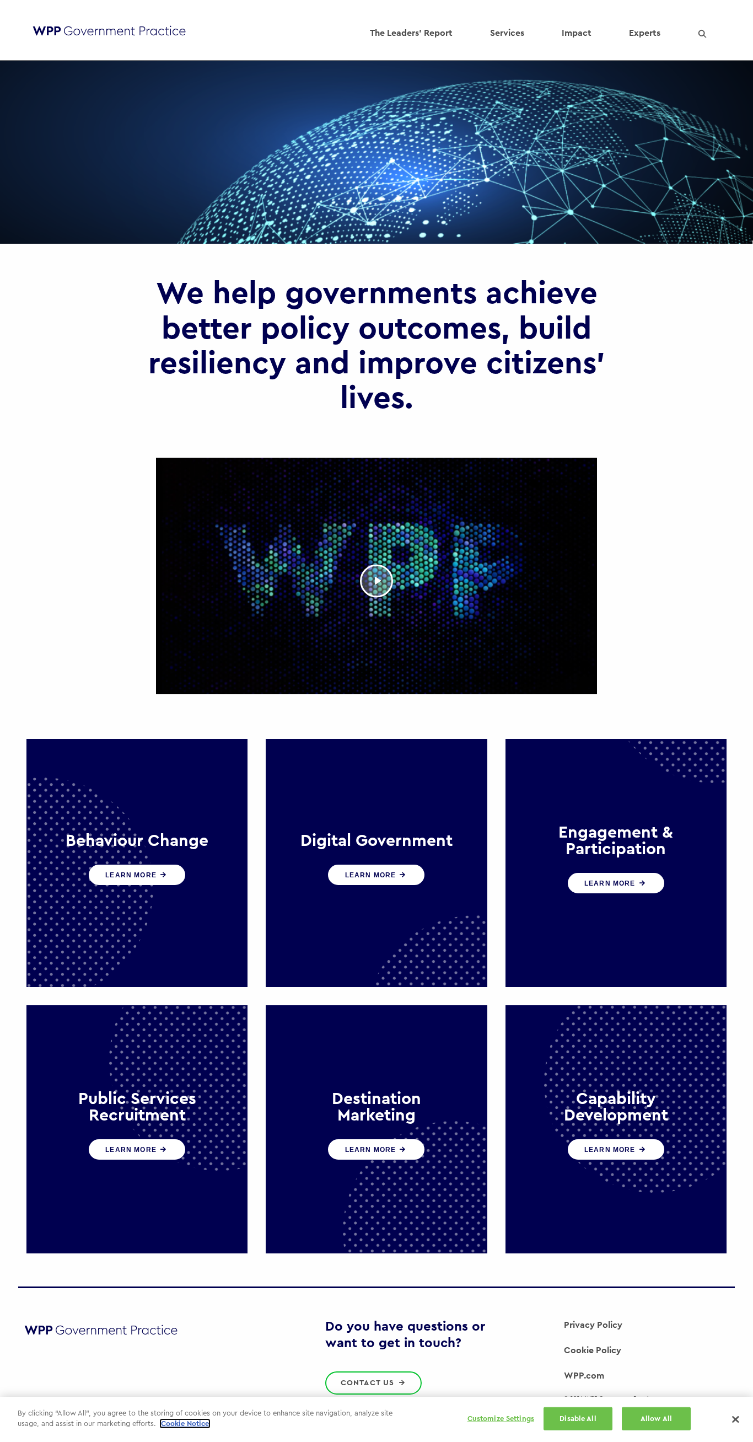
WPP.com (584, 1375)
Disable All (578, 1418)
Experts (644, 33)
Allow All (656, 1418)
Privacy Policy (593, 1325)
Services (507, 33)
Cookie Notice (185, 1423)
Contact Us (369, 1383)
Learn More (132, 875)
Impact (576, 33)
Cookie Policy (592, 1350)
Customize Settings (500, 1418)
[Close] (735, 1419)
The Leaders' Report (411, 33)
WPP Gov (109, 33)
